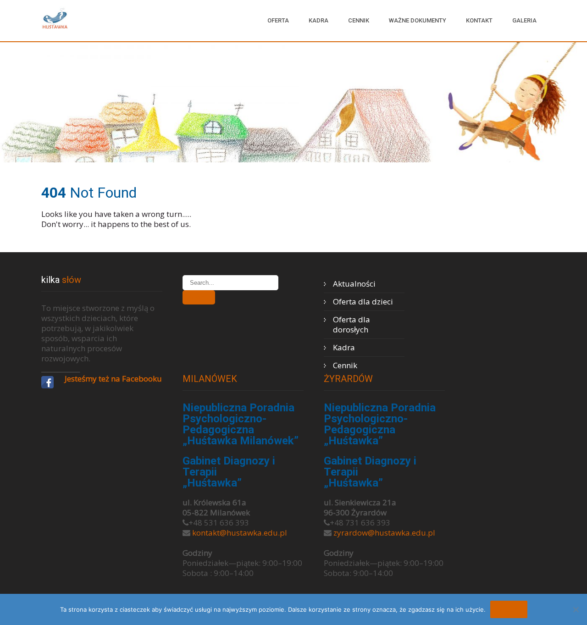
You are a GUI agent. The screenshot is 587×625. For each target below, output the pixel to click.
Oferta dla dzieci (363, 301)
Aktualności (354, 283)
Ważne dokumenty (417, 20)
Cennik (358, 20)
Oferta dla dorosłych (351, 324)
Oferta (278, 20)
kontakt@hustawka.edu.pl (239, 532)
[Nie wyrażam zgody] (575, 609)
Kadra (318, 20)
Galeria (524, 20)
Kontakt (479, 20)
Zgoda (508, 609)
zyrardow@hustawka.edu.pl (384, 532)
